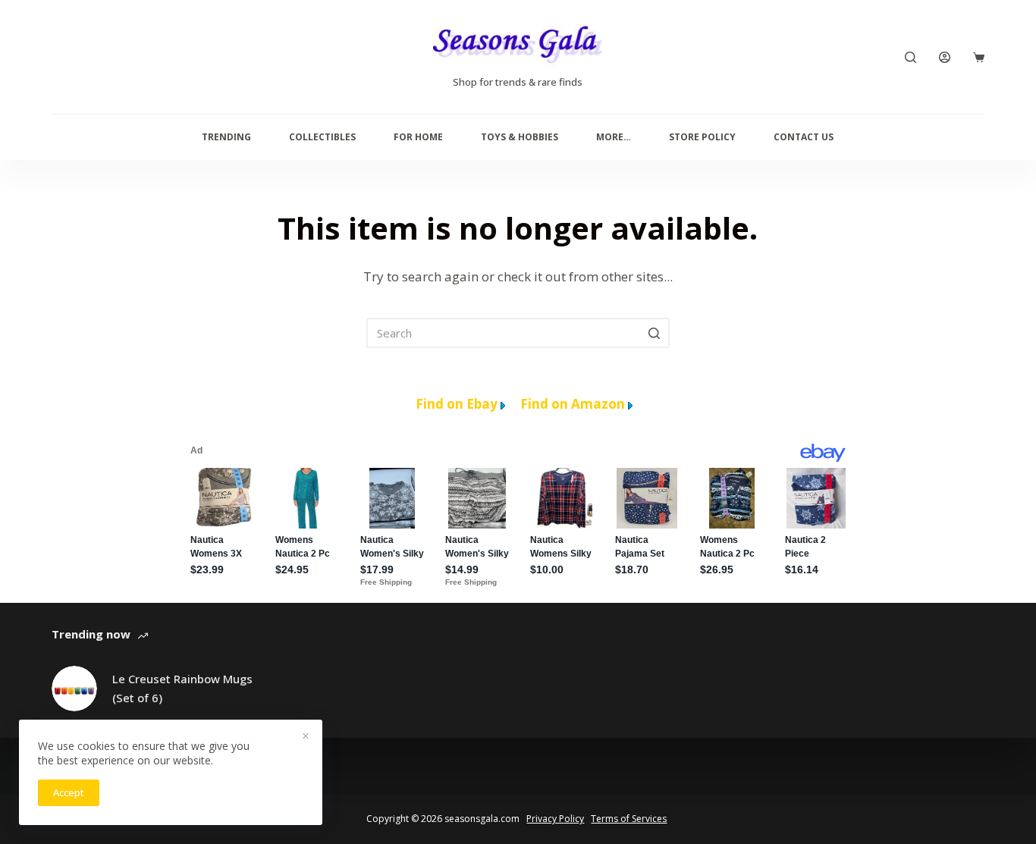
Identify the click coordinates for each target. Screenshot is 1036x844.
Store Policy (702, 136)
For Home (418, 136)
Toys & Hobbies (519, 136)
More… (613, 136)
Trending (226, 136)
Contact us (804, 136)
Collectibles (322, 136)
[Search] (910, 57)
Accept (68, 792)
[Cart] (978, 57)
